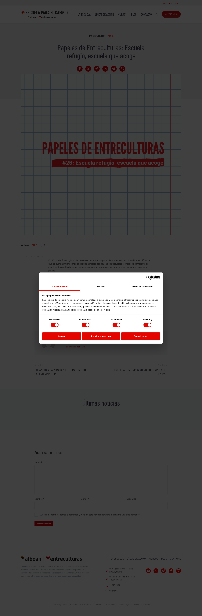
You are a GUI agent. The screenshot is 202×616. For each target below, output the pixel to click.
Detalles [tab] (101, 286)
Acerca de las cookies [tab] (142, 286)
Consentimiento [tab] (59, 286)
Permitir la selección (101, 336)
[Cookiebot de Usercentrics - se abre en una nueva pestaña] (148, 277)
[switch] (85, 325)
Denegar (61, 336)
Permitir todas (140, 336)
